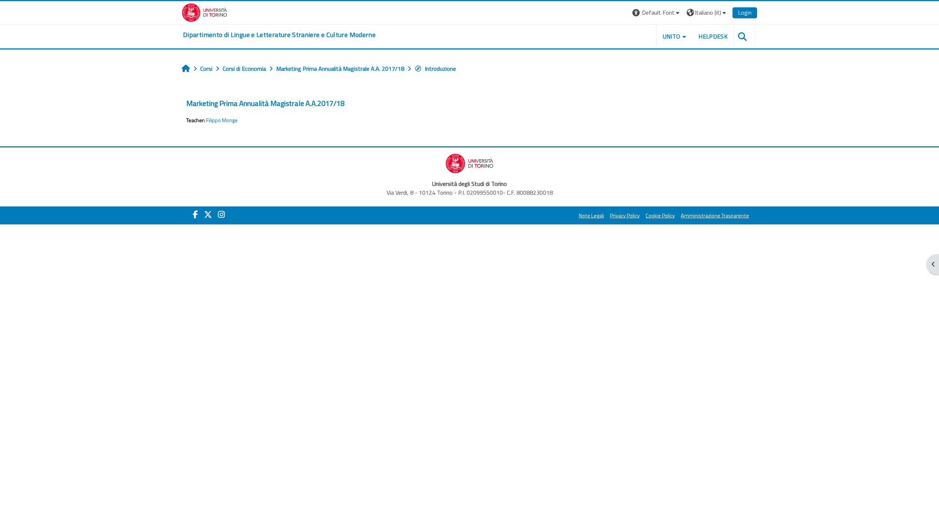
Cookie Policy (660, 216)
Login (745, 12)
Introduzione (440, 68)
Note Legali (591, 216)
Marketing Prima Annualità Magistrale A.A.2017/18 (265, 103)
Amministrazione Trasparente (715, 216)
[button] (656, 12)
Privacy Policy (625, 216)
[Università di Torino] (204, 11)
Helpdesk (713, 36)
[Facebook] (195, 214)
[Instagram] (221, 214)
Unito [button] (671, 36)
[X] (208, 214)
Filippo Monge (222, 120)
